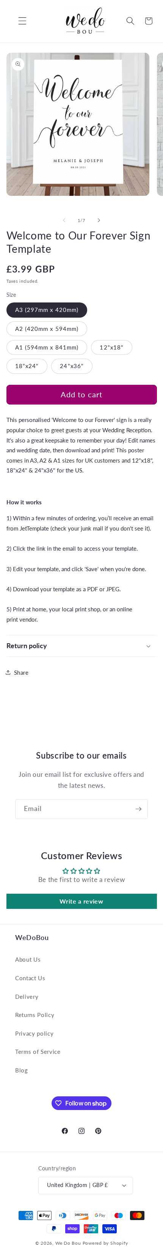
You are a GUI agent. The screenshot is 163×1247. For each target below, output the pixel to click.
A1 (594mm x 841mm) (47, 347)
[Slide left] (64, 220)
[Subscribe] (138, 809)
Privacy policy (34, 1033)
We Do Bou (68, 1243)
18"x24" (27, 365)
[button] (17, 21)
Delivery (26, 996)
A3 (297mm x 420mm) (47, 309)
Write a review (81, 901)
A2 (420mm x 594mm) (47, 328)
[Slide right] (99, 220)
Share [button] (21, 672)
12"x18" (112, 347)
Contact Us (30, 978)
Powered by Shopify (105, 1243)
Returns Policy (34, 1014)
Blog (21, 1070)
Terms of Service (38, 1051)
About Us (28, 959)
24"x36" (72, 365)
